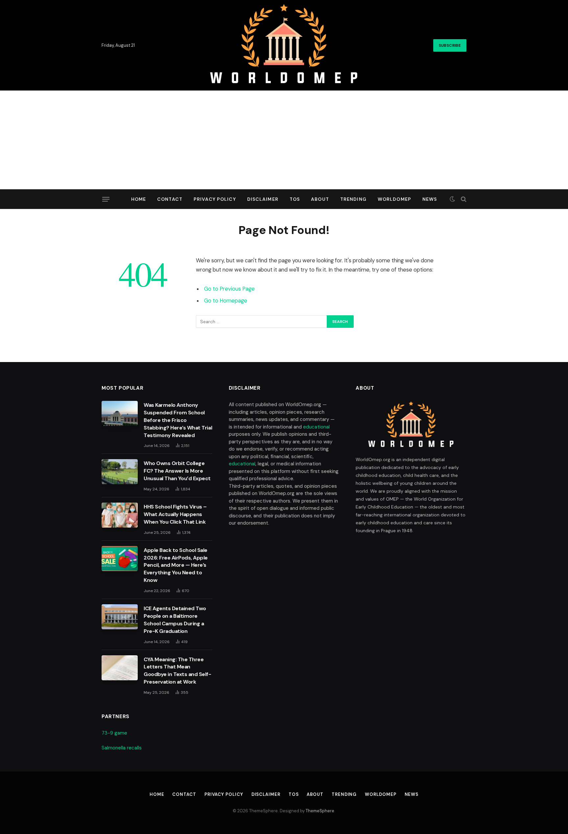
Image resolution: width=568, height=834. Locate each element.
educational (316, 427)
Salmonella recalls (122, 747)
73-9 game (114, 733)
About (320, 199)
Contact (169, 199)
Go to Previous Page (229, 288)
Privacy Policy (215, 199)
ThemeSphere (320, 811)
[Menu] (105, 199)
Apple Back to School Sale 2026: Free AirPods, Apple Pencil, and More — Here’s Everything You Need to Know (176, 565)
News (429, 199)
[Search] (463, 199)
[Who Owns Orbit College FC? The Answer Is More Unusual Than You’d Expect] (120, 471)
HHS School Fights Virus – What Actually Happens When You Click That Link (175, 514)
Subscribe (450, 45)
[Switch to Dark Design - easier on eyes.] (452, 199)
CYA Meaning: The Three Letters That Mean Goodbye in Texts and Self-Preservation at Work (177, 671)
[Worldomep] (284, 45)
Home (138, 199)
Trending (353, 199)
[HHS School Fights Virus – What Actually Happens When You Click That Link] (120, 515)
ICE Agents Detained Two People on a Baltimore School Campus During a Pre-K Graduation (175, 620)
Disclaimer (262, 199)
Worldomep (394, 199)
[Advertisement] (284, 140)
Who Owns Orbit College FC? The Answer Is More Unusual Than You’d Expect (177, 471)
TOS (295, 199)
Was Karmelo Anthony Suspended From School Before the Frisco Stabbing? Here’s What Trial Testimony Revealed (178, 420)
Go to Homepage (225, 300)
